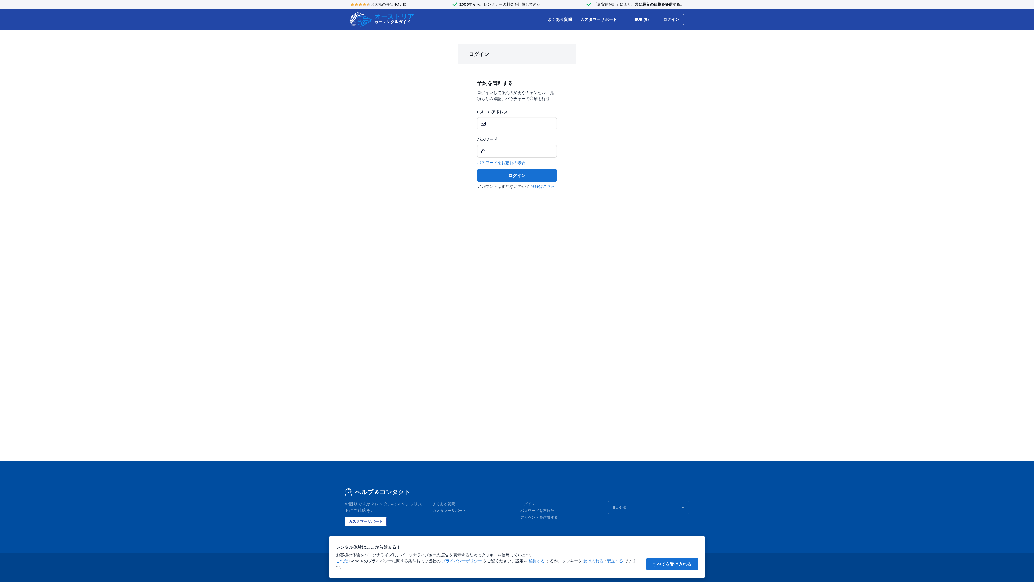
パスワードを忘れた (537, 510)
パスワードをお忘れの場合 (501, 162)
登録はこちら (543, 186)
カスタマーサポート (599, 19)
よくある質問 (560, 19)
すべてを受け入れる (672, 564)
